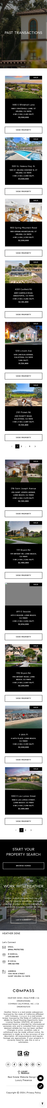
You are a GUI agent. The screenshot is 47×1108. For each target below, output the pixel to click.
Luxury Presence (23, 1080)
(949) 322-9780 (13, 964)
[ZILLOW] (20, 1064)
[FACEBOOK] (14, 1064)
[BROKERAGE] (32, 1064)
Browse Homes (23, 866)
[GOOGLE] (26, 1064)
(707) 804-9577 (13, 957)
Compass (23, 1016)
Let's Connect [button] (23, 920)
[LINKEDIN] (39, 1064)
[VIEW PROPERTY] (23, 128)
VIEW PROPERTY (23, 130)
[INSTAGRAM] (8, 1064)
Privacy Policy (34, 1092)
